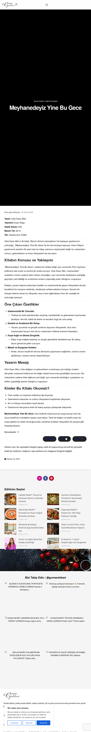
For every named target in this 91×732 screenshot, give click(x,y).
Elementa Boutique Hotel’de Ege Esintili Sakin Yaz (31, 527)
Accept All (43, 723)
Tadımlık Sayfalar (51, 101)
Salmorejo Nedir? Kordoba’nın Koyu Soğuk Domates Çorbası (30, 512)
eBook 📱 (79, 439)
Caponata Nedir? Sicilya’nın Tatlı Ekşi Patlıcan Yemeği (70, 512)
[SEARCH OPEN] (47, 5)
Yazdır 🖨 (49, 439)
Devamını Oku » (23, 504)
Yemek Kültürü (39, 101)
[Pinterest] (51, 478)
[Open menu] (16, 4)
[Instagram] (39, 478)
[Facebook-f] (45, 478)
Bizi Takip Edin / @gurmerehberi (45, 577)
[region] (28, 716)
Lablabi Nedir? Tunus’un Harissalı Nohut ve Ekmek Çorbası (31, 498)
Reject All (29, 723)
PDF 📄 (64, 439)
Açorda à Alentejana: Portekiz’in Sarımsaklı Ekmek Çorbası (71, 498)
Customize (14, 723)
